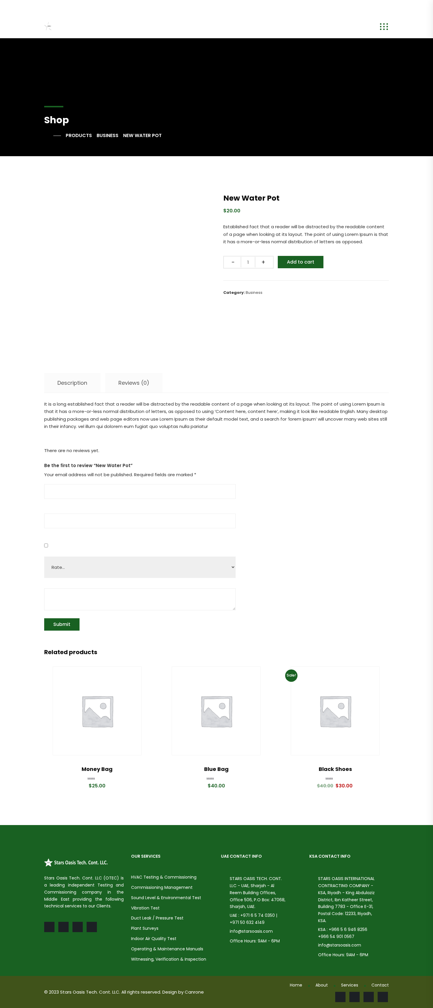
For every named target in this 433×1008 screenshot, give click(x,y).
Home (128, 27)
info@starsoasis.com (73, 7)
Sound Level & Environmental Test (166, 898)
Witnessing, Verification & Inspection (168, 959)
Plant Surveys (144, 928)
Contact (380, 985)
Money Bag (97, 769)
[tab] (72, 383)
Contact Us (298, 27)
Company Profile (343, 27)
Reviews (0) (133, 382)
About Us (156, 27)
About (321, 985)
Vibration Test (145, 908)
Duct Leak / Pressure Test (157, 918)
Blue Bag (216, 769)
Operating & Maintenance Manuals (167, 949)
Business (254, 292)
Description (72, 382)
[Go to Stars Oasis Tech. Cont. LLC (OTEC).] (52, 136)
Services (190, 27)
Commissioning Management (162, 887)
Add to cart (300, 262)
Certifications (255, 27)
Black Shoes (335, 769)
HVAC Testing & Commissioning (163, 877)
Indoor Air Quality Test (153, 939)
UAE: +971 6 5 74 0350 (134, 7)
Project (221, 27)
